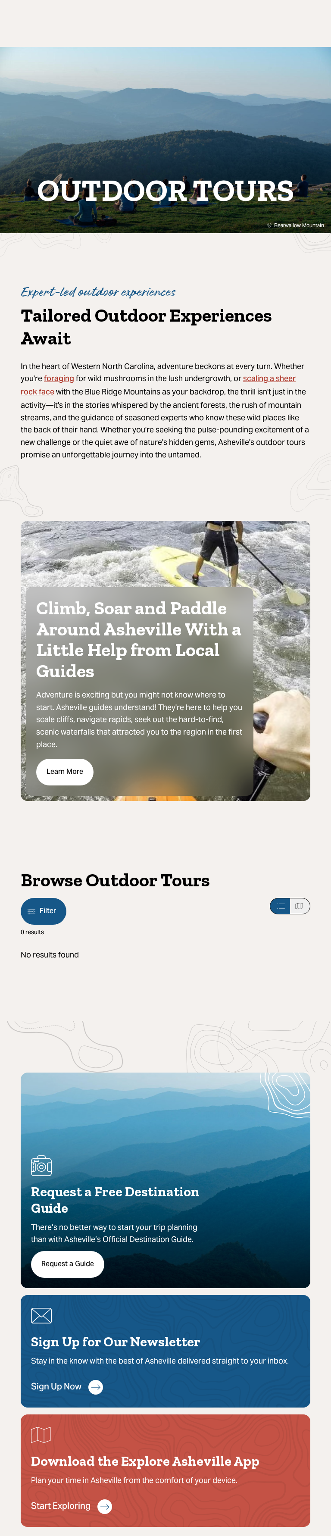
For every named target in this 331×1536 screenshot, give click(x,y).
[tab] (280, 906)
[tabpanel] (165, 955)
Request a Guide (67, 1264)
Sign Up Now (56, 1387)
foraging (59, 379)
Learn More (65, 772)
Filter (48, 911)
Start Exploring (61, 1507)
